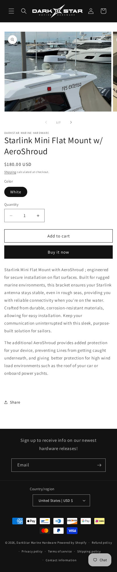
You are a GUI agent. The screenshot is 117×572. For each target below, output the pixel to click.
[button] (11, 11)
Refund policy (102, 543)
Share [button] (15, 402)
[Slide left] (46, 122)
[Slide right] (71, 122)
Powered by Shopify (72, 543)
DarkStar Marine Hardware (36, 543)
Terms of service (60, 551)
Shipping (10, 172)
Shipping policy (89, 551)
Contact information (61, 560)
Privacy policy (32, 551)
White (15, 191)
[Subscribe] (99, 465)
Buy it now (58, 252)
